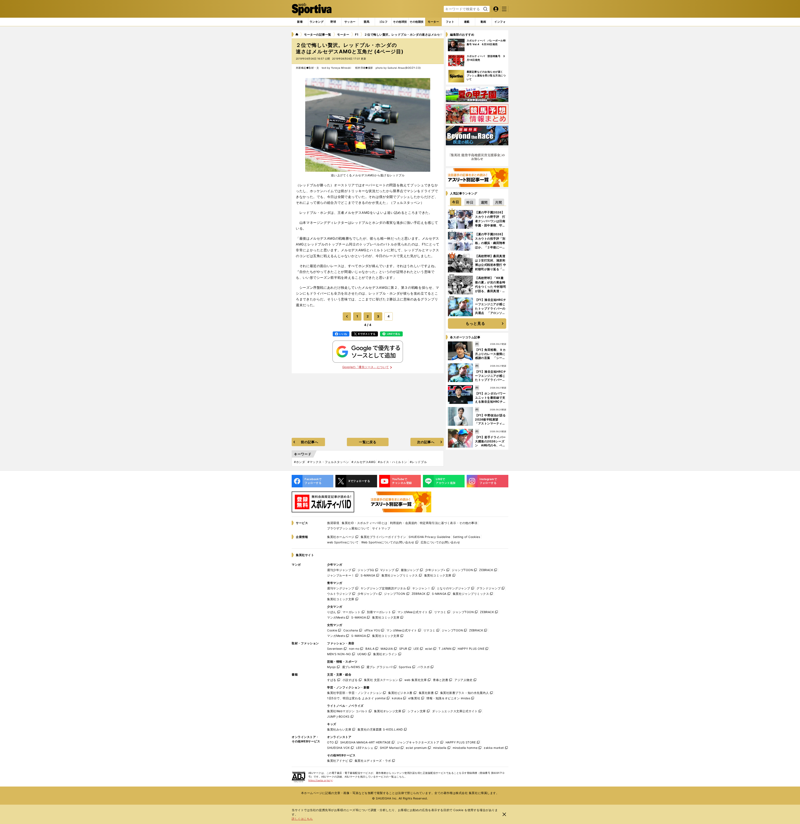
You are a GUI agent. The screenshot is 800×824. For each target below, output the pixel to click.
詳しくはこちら (302, 818)
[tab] (333, 22)
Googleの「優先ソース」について (365, 367)
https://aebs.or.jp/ (320, 780)
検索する (484, 9)
